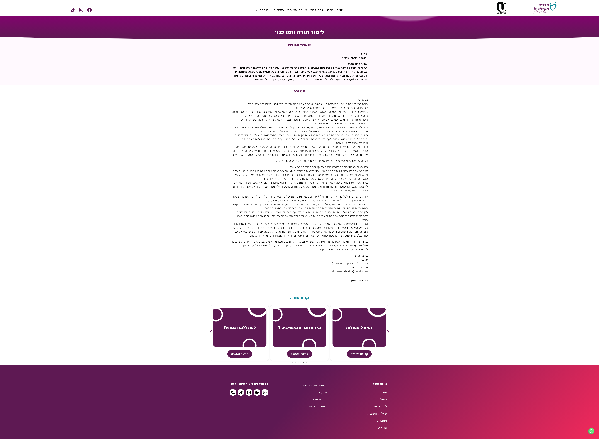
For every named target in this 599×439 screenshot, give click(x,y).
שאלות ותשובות (297, 10)
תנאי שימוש (320, 399)
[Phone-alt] (233, 392)
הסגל (329, 10)
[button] (211, 332)
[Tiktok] (73, 10)
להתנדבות (316, 10)
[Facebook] (89, 10)
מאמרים (279, 10)
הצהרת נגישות (318, 406)
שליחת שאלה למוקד (315, 385)
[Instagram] (81, 10)
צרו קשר (265, 10)
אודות (340, 10)
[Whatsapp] (265, 392)
